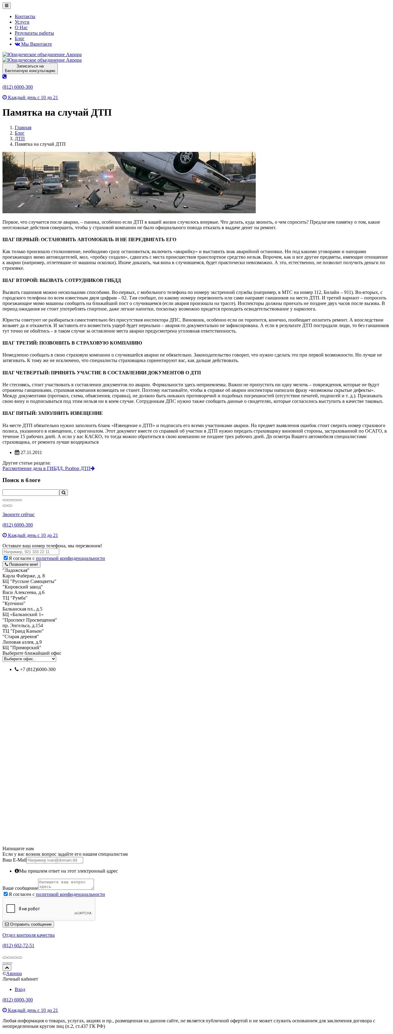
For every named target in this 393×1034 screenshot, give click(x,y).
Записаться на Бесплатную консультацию (30, 68)
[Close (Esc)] (4, 500)
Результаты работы (34, 33)
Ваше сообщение (20, 888)
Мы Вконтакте (36, 44)
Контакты (25, 16)
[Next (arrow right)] (9, 506)
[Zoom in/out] (19, 500)
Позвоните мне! (23, 564)
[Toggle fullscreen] (14, 500)
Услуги (22, 22)
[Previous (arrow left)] (4, 506)
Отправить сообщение (30, 924)
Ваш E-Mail (14, 859)
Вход (20, 989)
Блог (20, 38)
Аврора (14, 973)
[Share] (9, 500)
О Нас (21, 27)
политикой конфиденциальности (70, 558)
